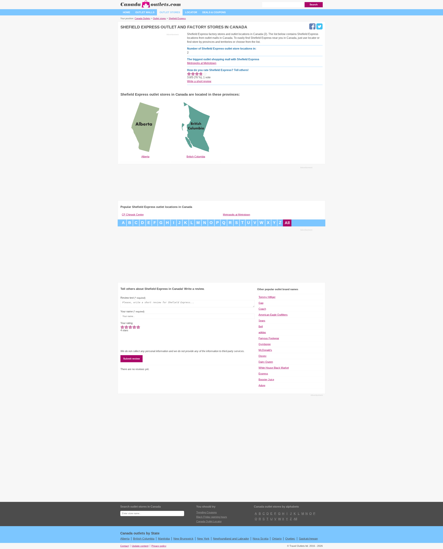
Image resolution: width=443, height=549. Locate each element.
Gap (261, 302)
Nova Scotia (260, 538)
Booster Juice (266, 379)
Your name (132, 311)
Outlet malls (144, 12)
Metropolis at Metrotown (201, 63)
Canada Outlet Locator (209, 521)
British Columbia (143, 538)
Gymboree (265, 344)
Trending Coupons (206, 512)
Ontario (277, 538)
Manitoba (164, 538)
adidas (262, 332)
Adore (262, 385)
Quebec (290, 538)
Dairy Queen (266, 361)
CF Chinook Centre (133, 214)
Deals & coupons (214, 12)
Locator (191, 12)
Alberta (124, 538)
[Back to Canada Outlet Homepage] (150, 7)
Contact (124, 546)
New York (203, 538)
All (287, 223)
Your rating (126, 323)
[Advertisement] (149, 61)
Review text (132, 297)
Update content (140, 546)
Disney (262, 355)
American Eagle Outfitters (273, 314)
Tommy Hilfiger (267, 297)
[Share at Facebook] (312, 26)
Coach (262, 308)
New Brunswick (183, 538)
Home (126, 12)
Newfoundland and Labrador (231, 538)
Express (263, 373)
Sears (262, 320)
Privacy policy (158, 546)
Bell (261, 326)
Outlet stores (170, 12)
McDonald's (265, 350)
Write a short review (199, 81)
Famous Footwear (269, 338)
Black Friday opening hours (211, 516)
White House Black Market (274, 367)
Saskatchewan (308, 538)
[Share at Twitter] (319, 26)
